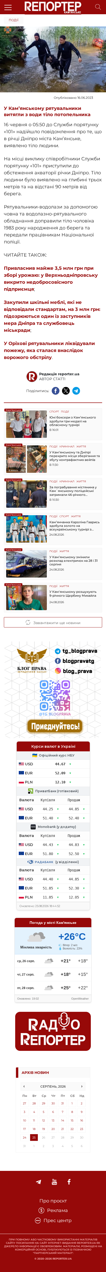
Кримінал (66, 446)
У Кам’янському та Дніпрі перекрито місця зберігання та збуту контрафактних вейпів (74, 456)
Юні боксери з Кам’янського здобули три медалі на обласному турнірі (72, 421)
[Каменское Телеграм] (38, 1182)
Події (14, 20)
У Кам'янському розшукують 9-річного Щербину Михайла (72, 593)
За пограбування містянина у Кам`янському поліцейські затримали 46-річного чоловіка (73, 491)
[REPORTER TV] (54, 1182)
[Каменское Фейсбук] (69, 1182)
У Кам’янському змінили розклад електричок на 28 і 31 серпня (73, 560)
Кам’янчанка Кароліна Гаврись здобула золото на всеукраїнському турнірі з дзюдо (74, 526)
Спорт (54, 411)
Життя (81, 446)
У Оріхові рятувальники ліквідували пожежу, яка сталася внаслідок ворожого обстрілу (49, 350)
